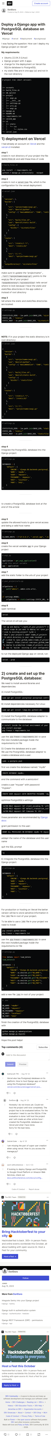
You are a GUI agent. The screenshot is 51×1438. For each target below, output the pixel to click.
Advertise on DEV (14, 1409)
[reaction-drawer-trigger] (6, 1434)
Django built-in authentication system (18, 1312)
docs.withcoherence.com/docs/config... (24, 1178)
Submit (10, 1064)
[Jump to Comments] (17, 1434)
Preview (22, 1064)
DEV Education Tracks (23, 1406)
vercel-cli (6, 147)
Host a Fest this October (18, 1366)
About (20, 1413)
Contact (28, 1413)
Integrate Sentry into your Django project (20, 1302)
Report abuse (34, 1189)
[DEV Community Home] (10, 3)
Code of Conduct (18, 1189)
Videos (10, 1406)
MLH (45, 1413)
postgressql (40, 38)
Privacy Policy (27, 1416)
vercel (15, 38)
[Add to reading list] (29, 1434)
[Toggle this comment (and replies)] (3, 1078)
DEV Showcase (10, 1413)
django (6, 38)
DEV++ (41, 1402)
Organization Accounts (33, 1409)
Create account (41, 3)
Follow (25, 1278)
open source (25, 1420)
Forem (12, 1420)
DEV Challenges (18, 1402)
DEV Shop (37, 1413)
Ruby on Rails (23, 1425)
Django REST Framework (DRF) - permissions (22, 1321)
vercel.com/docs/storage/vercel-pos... (24, 1087)
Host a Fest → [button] (10, 1256)
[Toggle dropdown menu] (47, 1073)
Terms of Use (40, 1416)
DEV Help (38, 1406)
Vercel (33, 144)
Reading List (32, 1402)
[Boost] (39, 1434)
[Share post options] (46, 1434)
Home (7, 1402)
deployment (26, 38)
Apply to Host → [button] (11, 1385)
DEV (12, 1422)
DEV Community (11, 1396)
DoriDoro (12, 9)
